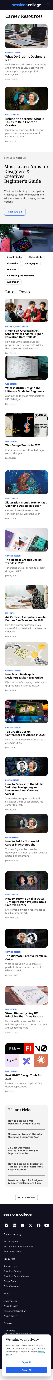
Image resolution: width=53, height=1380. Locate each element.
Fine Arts (11, 269)
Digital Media (12, 114)
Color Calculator (11, 1286)
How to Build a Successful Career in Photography (22, 843)
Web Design (13, 281)
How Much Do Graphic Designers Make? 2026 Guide (24, 676)
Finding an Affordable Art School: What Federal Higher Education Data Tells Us (24, 334)
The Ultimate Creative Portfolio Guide (26, 957)
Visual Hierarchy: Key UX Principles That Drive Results (24, 1014)
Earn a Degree (11, 1241)
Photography (31, 263)
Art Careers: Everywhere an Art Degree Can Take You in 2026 (26, 618)
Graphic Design (13, 52)
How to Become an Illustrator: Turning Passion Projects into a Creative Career (25, 902)
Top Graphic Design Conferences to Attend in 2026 (25, 733)
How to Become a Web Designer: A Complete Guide (24, 1122)
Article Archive (26, 1197)
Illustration (12, 263)
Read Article (15, 211)
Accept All (27, 1370)
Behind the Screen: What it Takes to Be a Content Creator (24, 122)
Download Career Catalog (16, 1276)
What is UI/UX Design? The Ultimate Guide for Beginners (24, 389)
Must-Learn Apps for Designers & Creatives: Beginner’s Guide (25, 1181)
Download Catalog (12, 1271)
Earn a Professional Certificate (18, 1246)
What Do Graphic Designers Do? (25, 58)
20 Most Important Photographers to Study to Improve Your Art (23, 1150)
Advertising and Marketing (20, 275)
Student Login (10, 1266)
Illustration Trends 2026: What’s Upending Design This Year (26, 504)
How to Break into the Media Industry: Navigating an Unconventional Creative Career (24, 788)
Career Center (10, 1281)
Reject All (26, 1362)
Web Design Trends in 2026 (22, 445)
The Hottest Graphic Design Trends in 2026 (23, 561)
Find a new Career (12, 1251)
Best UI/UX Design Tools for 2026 (23, 1076)
